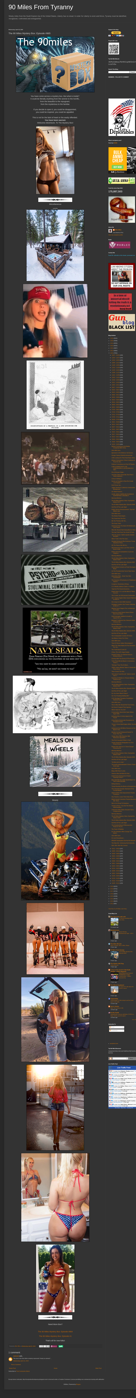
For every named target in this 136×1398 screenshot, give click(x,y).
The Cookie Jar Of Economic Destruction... (124, 595)
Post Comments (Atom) (23, 1371)
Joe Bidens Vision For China (120, 638)
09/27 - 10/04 (116, 387)
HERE (115, 143)
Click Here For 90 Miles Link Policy (117, 909)
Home (55, 1368)
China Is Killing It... (117, 478)
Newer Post (12, 1368)
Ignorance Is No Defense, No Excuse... (123, 453)
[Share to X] (44, 1346)
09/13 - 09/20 (116, 392)
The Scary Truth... (117, 523)
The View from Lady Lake (118, 916)
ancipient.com (114, 1043)
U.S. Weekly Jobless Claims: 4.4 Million (123, 586)
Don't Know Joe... (117, 485)
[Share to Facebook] (46, 1346)
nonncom (16, 1356)
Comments (114, 1030)
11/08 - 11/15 (116, 372)
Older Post (98, 1368)
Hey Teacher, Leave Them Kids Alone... (123, 797)
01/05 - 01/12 (116, 883)
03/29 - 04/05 (116, 853)
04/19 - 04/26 (116, 444)
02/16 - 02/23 (116, 868)
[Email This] (40, 1346)
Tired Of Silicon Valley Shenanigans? (122, 643)
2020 (112, 353)
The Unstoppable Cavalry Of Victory (122, 636)
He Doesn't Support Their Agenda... (122, 707)
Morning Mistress (116, 498)
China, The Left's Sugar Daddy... (121, 652)
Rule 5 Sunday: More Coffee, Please (120, 945)
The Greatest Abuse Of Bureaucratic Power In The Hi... (122, 825)
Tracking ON (130, 1107)
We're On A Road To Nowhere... (121, 803)
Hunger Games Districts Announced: (122, 455)
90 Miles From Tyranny (40, 7)
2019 (112, 886)
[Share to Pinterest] (48, 1346)
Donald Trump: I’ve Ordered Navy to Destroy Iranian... (122, 655)
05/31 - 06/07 (116, 429)
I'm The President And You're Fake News (123, 571)
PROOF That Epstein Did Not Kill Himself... (124, 840)
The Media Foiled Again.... (119, 516)
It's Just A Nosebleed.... (118, 838)
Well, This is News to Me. (117, 1008)
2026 (112, 338)
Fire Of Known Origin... (118, 472)
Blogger (78, 1384)
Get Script (117, 1107)
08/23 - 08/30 (116, 400)
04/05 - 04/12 (116, 851)
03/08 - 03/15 (116, 861)
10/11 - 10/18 (116, 382)
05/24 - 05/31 (116, 432)
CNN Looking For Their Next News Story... (124, 458)
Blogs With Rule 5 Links (118, 771)
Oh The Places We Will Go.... (120, 545)
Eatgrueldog (114, 998)
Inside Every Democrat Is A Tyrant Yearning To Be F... (121, 776)
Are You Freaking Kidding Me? (120, 696)
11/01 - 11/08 (116, 375)
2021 (112, 350)
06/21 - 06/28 (116, 422)
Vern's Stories (115, 1006)
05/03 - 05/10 (116, 439)
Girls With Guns (116, 450)
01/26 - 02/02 (116, 876)
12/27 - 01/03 (116, 355)
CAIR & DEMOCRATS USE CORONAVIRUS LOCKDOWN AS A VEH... (122, 468)
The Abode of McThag (117, 963)
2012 (112, 903)
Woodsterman (115, 930)
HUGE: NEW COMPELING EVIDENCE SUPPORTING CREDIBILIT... (123, 494)
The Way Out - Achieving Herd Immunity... (123, 843)
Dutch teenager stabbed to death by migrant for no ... (122, 617)
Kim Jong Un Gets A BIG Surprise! (121, 602)
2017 (112, 891)
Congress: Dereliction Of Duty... (121, 584)
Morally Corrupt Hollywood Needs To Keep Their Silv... (122, 732)
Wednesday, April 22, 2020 (21, 1361)
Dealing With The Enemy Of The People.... (124, 658)
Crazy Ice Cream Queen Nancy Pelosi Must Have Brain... (122, 613)
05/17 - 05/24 (116, 434)
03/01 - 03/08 (116, 863)
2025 (112, 340)
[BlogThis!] (42, 1346)
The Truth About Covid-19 (119, 649)
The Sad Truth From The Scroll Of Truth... (123, 532)
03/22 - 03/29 (116, 856)
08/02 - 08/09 (116, 407)
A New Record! (114, 965)
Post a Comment (16, 1364)
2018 (112, 889)
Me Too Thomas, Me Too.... (119, 521)
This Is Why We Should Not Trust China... (123, 705)
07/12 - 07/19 (116, 414)
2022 (112, 348)
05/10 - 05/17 (116, 437)
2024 (112, 343)
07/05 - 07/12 (116, 417)
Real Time (123, 1107)
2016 (112, 894)
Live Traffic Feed (123, 1068)
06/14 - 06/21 (116, 424)
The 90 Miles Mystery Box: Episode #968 (123, 504)
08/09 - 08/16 (116, 404)
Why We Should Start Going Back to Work (123, 530)
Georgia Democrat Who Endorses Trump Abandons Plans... (123, 542)
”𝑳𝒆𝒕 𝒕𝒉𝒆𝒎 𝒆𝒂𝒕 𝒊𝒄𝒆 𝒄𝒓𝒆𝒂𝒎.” (118, 762)
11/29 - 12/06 (116, 365)
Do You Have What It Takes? (120, 693)
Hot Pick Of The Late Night (119, 507)
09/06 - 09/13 (116, 395)
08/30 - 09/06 (116, 397)
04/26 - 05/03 (116, 442)
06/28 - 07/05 (116, 419)
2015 (112, 896)
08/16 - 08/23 (116, 402)
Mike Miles (118, 230)
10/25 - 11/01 (116, 377)
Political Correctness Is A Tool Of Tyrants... (123, 464)
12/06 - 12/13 (116, 362)
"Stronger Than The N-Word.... (120, 665)
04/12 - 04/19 (116, 848)
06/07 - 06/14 (116, 427)
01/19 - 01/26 (116, 878)
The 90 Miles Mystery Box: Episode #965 (123, 688)
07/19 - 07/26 (116, 412)
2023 (112, 345)
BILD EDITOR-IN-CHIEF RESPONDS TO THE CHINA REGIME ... (123, 780)
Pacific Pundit (115, 1012)
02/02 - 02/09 (116, 873)
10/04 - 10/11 (116, 385)
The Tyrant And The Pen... (119, 518)
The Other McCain (116, 944)
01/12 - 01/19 (116, 881)
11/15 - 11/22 (116, 370)
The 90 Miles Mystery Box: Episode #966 (123, 631)
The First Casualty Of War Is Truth (121, 740)
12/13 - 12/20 (116, 360)
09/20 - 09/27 (116, 390)
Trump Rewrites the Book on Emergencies (124, 786)
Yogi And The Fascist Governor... (121, 589)
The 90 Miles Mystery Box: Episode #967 (123, 562)
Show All (134, 1019)
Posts (112, 1027)
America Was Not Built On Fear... (121, 773)
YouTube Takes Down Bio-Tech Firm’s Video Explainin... (122, 475)
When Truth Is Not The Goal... (120, 539)
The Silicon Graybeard (117, 985)
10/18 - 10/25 (116, 380)
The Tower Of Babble (118, 829)
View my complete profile (115, 235)
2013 (112, 901)
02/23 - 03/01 (116, 866)
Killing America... (116, 784)
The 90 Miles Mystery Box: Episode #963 (123, 820)
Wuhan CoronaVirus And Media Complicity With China (121, 447)
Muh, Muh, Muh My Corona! (120, 845)
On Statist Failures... (117, 491)
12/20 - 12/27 (116, 357)
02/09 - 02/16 (116, 871)
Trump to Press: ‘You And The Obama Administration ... (122, 806)
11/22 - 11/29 (116, 367)
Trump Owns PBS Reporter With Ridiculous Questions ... (121, 736)
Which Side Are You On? (119, 710)
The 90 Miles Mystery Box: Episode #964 (123, 757)
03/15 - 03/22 (116, 858)
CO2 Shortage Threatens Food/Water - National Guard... (123, 699)
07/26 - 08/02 (116, 409)
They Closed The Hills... (118, 671)
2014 (112, 898)
